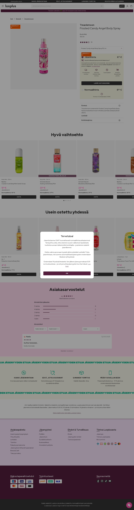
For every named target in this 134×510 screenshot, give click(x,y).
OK (67, 273)
